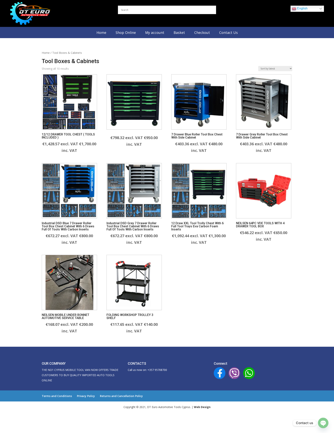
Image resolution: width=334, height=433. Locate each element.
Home (101, 32)
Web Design (202, 407)
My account (154, 32)
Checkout (202, 32)
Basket (179, 32)
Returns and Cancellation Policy (121, 396)
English (302, 8)
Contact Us (228, 32)
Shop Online (126, 32)
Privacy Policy (86, 396)
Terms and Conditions (57, 396)
